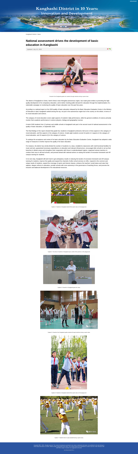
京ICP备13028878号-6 (69, 450)
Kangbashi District (31, 34)
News (39, 34)
